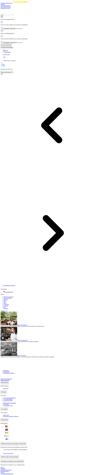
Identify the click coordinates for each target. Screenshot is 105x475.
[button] (52, 376)
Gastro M (5, 306)
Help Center (6, 404)
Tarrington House (7, 298)
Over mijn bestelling (8, 399)
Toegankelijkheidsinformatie (7, 473)
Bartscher (5, 308)
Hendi (4, 300)
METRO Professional (8, 296)
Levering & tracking (8, 400)
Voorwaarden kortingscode (9, 397)
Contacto (5, 299)
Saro (4, 307)
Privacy (2, 467)
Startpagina (5, 370)
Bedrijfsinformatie (5, 471)
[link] (53, 57)
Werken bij (5, 388)
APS (4, 302)
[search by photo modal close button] (2, 22)
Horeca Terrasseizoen (22, 325)
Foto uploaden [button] (6, 28)
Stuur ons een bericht (8, 453)
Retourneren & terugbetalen (9, 403)
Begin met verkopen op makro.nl (10, 416)
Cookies (2, 472)
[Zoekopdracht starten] (2, 30)
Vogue (4, 303)
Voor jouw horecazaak (22, 340)
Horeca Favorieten (21, 355)
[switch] (7, 47)
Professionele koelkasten (8, 373)
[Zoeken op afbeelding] (2, 17)
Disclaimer (3, 468)
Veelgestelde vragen (7, 405)
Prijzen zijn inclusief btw (6, 72)
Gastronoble (6, 304)
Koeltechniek (6, 371)
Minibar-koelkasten (5, 380)
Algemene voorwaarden (6, 469)
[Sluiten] (2, 74)
